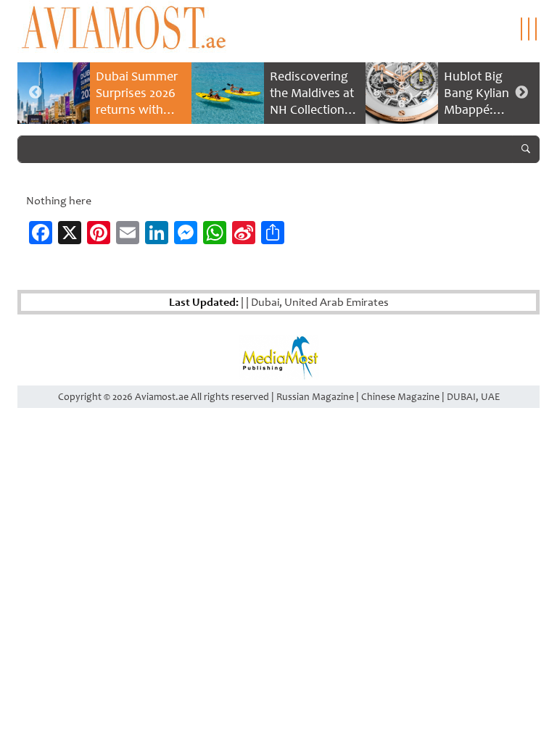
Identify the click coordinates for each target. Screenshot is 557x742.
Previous (35, 93)
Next (521, 93)
